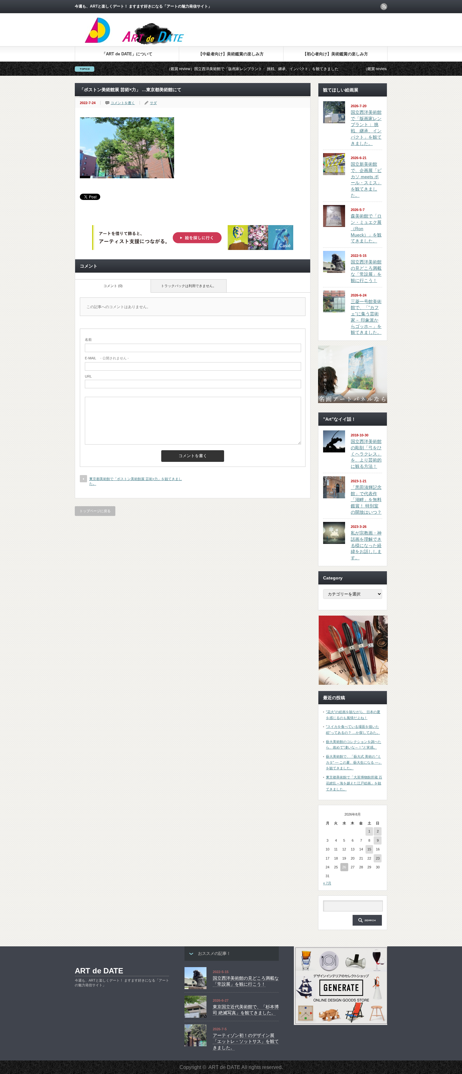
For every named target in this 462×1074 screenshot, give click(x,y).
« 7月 (327, 883)
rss (383, 6)
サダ (153, 103)
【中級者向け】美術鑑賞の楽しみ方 (231, 54)
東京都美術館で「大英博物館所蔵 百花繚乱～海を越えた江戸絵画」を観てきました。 (354, 783)
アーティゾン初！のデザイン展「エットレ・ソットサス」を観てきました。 (246, 1041)
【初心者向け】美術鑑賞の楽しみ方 (335, 54)
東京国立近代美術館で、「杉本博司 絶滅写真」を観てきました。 (246, 1010)
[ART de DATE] (147, 44)
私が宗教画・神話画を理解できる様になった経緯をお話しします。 (366, 545)
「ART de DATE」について (127, 54)
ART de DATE (99, 970)
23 (378, 858)
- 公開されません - (107, 358)
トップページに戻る (95, 511)
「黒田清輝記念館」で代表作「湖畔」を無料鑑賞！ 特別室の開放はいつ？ (366, 500)
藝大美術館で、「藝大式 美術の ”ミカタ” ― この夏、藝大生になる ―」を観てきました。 (354, 762)
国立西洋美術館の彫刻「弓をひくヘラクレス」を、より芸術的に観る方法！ (366, 454)
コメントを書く (123, 103)
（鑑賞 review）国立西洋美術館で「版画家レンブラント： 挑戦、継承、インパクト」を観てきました (217, 69)
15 (369, 849)
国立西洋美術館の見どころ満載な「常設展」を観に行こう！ (246, 981)
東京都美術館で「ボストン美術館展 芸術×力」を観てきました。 (135, 481)
